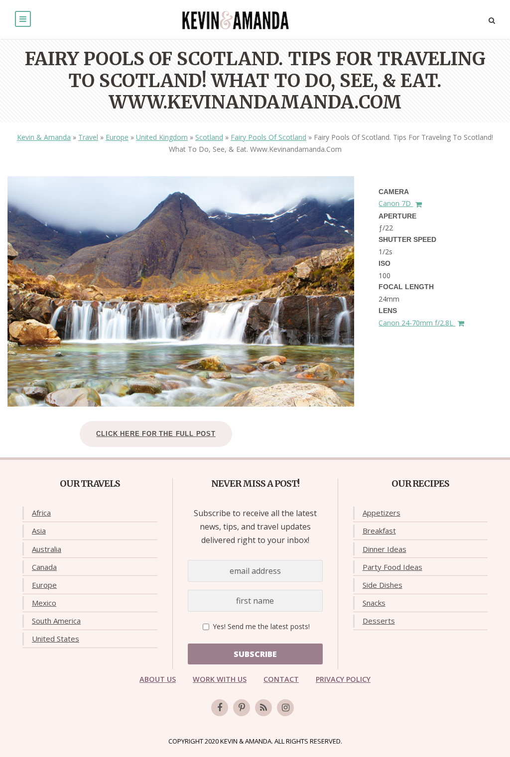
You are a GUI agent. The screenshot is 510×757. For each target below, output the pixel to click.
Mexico (44, 603)
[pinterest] (241, 707)
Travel (88, 137)
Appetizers (381, 513)
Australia (46, 549)
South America (56, 621)
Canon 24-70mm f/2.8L (417, 322)
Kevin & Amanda (44, 137)
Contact (281, 679)
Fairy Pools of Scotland (268, 137)
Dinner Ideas (384, 549)
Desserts (379, 621)
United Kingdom (162, 137)
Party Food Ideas (392, 567)
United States (55, 639)
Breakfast (379, 531)
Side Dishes (382, 585)
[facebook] (219, 707)
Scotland (209, 137)
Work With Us (220, 679)
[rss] (263, 707)
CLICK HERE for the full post (155, 433)
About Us (157, 679)
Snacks (374, 603)
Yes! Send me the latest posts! (260, 626)
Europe (117, 137)
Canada (44, 567)
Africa (41, 513)
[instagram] (285, 707)
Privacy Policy (343, 679)
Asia (39, 531)
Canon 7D (396, 203)
